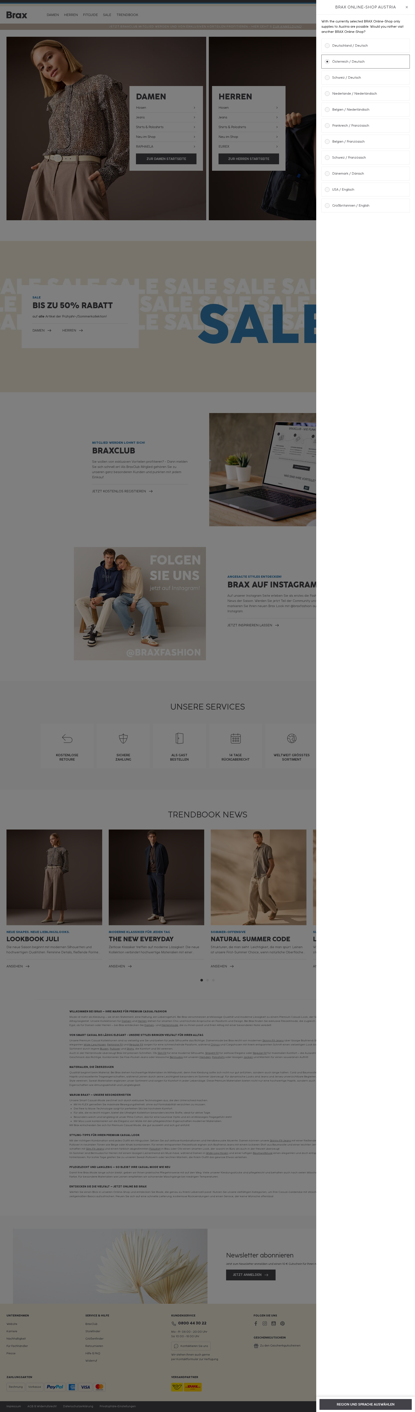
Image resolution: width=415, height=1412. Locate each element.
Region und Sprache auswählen (365, 1404)
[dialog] (365, 706)
